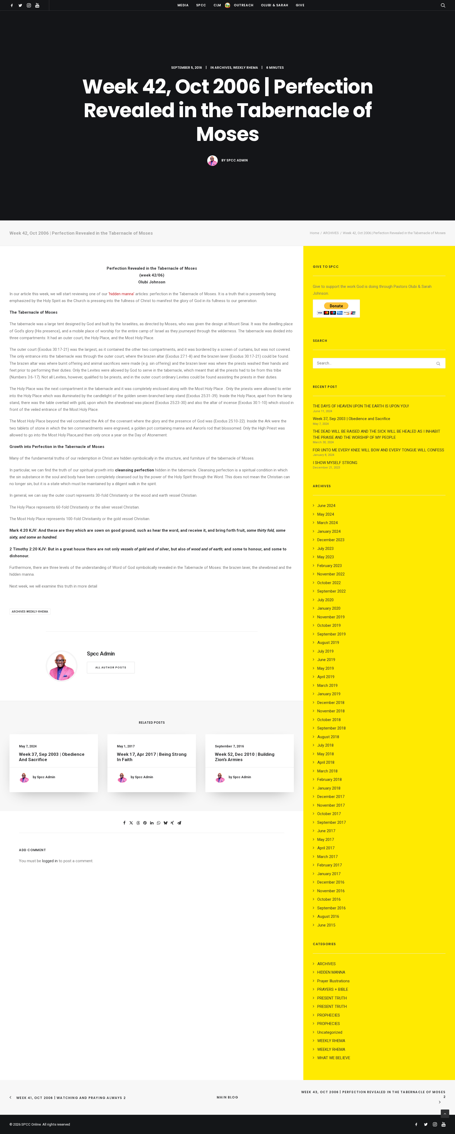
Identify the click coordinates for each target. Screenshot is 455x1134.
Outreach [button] (244, 5)
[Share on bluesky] (165, 823)
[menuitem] (12, 5)
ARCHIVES (223, 67)
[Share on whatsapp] (158, 823)
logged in (50, 861)
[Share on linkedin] (152, 823)
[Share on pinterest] (145, 823)
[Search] (379, 363)
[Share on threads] (138, 823)
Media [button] (183, 5)
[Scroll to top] (445, 1113)
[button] (12, 5)
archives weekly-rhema (30, 611)
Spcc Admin (237, 160)
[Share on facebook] (124, 823)
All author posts (110, 667)
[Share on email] (179, 823)
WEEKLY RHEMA (245, 67)
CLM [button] (217, 5)
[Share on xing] (172, 823)
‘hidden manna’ (121, 294)
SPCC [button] (201, 5)
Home (314, 233)
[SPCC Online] (227, 5)
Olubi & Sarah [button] (274, 5)
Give (300, 5)
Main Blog (227, 1097)
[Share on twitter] (131, 823)
